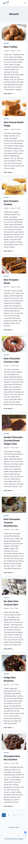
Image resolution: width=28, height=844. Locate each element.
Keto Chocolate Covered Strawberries (12, 522)
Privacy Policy (14, 827)
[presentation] (14, 32)
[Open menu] (24, 3)
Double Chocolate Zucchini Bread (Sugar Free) (13, 440)
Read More (9, 93)
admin (7, 50)
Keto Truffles (11, 47)
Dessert (6, 43)
